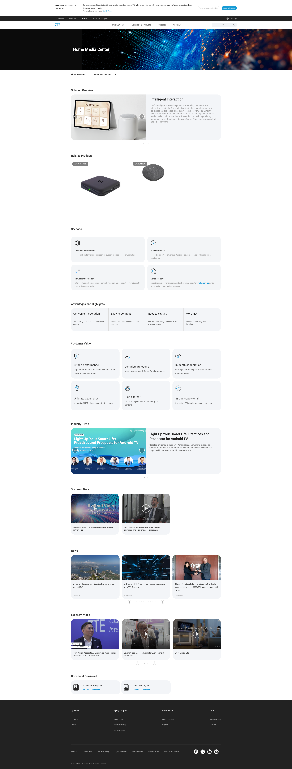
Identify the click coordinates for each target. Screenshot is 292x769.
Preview (85, 689)
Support (162, 24)
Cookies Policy (137, 752)
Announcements (168, 719)
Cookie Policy (107, 11)
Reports (165, 725)
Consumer (73, 18)
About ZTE (74, 752)
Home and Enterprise (100, 18)
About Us (177, 24)
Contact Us (88, 752)
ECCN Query (118, 719)
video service (203, 283)
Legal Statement (120, 752)
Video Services (78, 74)
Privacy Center (119, 730)
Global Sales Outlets (171, 752)
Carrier (84, 18)
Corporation (59, 18)
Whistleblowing (120, 725)
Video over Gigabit (141, 685)
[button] (75, 116)
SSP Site (213, 725)
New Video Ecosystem (92, 685)
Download (96, 689)
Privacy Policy (153, 752)
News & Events (117, 24)
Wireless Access (215, 719)
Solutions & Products (141, 24)
